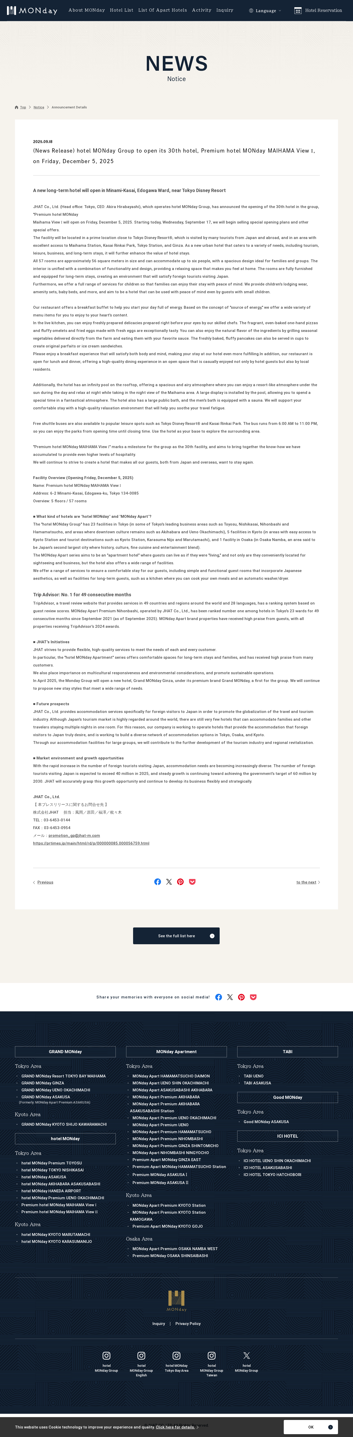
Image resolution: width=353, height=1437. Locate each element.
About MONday (87, 10)
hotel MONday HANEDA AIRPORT (51, 1191)
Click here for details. (175, 1427)
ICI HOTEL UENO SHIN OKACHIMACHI (277, 1160)
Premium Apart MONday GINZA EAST (167, 1159)
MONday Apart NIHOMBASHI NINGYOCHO (171, 1152)
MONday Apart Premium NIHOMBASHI (168, 1139)
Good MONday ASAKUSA (266, 1122)
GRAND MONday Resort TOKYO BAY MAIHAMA (63, 1076)
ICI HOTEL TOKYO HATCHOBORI (272, 1174)
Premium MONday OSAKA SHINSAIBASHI (170, 1255)
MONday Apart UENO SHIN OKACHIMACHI (171, 1083)
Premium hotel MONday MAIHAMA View (58, 1205)
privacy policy (188, 1323)
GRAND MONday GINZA (42, 1083)
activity (201, 10)
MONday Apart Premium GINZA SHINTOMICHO (176, 1146)
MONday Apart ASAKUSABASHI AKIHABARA (172, 1090)
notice (39, 107)
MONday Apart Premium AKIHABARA (166, 1097)
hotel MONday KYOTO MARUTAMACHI (55, 1234)
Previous (45, 882)
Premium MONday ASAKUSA (160, 1174)
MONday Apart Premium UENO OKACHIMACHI (174, 1118)
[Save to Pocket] (192, 882)
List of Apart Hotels (163, 10)
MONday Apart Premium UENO (161, 1125)
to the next (306, 882)
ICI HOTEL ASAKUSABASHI (268, 1167)
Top (23, 107)
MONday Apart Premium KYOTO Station (169, 1205)
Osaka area (139, 1239)
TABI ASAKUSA (257, 1083)
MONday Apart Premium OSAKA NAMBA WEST (175, 1249)
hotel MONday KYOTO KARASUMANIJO (56, 1241)
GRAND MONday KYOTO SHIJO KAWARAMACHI (64, 1124)
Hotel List (121, 10)
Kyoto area (139, 1195)
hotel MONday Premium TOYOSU (51, 1163)
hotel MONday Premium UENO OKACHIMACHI (62, 1198)
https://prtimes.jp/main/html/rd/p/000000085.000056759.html (91, 843)
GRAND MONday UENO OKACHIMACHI (55, 1090)
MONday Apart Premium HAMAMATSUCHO (172, 1132)
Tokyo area (139, 1066)
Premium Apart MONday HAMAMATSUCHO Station (179, 1166)
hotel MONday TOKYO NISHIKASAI (52, 1170)
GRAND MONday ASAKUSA (54, 1099)
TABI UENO (254, 1076)
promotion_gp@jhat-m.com (74, 835)
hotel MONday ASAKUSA (43, 1177)
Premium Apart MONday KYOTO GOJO (168, 1226)
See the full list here (176, 936)
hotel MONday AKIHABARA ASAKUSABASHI (60, 1184)
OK (310, 1427)
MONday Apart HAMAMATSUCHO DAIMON (171, 1076)
